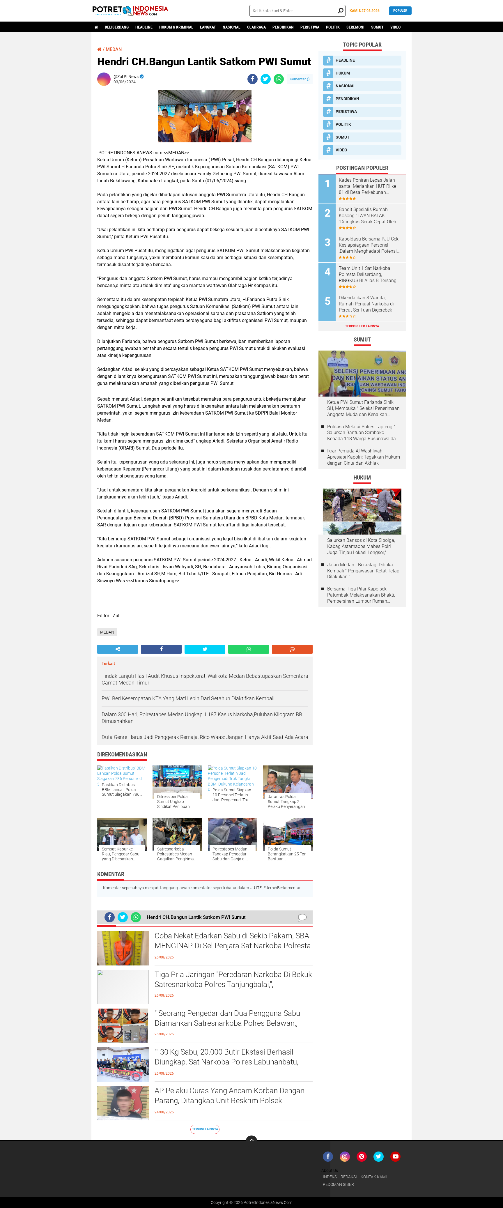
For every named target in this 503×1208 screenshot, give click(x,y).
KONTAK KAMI (374, 1177)
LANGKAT (208, 27)
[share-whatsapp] (279, 79)
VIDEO (395, 27)
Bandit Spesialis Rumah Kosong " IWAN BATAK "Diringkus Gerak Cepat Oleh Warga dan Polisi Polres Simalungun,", (367, 216)
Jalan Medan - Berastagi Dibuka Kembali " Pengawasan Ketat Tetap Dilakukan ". (363, 571)
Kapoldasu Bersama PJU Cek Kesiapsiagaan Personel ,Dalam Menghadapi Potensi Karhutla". (368, 245)
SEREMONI (355, 27)
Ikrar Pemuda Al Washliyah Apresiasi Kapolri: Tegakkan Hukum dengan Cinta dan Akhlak (363, 457)
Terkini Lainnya (205, 1129)
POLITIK (333, 27)
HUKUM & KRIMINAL (176, 27)
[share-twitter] (266, 79)
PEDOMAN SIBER (338, 1184)
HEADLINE (144, 27)
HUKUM (343, 73)
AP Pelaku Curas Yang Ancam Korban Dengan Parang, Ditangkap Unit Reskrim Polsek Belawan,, (229, 1100)
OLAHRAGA (256, 27)
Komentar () (300, 79)
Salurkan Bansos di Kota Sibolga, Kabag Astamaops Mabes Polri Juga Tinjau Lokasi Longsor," (361, 546)
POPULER (400, 11)
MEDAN (114, 49)
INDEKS (330, 1177)
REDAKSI (349, 1177)
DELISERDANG (117, 27)
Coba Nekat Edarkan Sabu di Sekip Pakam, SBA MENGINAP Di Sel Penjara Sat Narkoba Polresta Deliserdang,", (233, 945)
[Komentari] (292, 649)
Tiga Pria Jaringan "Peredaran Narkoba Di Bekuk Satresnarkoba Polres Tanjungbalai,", (233, 979)
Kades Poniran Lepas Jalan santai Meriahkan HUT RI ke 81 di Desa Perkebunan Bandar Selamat (367, 186)
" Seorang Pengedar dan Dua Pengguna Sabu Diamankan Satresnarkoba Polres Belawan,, (227, 1018)
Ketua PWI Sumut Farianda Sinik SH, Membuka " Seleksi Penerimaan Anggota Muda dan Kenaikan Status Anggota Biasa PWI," (363, 408)
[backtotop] (251, 1141)
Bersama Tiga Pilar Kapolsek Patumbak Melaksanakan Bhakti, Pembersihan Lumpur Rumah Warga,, (361, 595)
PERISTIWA (309, 27)
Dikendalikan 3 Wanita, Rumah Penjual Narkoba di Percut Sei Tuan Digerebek (366, 304)
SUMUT (377, 27)
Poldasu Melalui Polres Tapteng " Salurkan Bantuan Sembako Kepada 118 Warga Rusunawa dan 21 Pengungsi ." (362, 433)
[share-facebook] (252, 79)
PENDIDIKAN (283, 27)
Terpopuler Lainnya (362, 326)
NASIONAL (231, 27)
